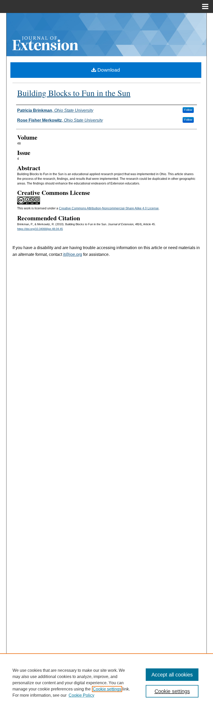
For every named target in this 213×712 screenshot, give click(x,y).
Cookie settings (107, 689)
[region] (106, 682)
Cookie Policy (81, 695)
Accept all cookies (172, 674)
